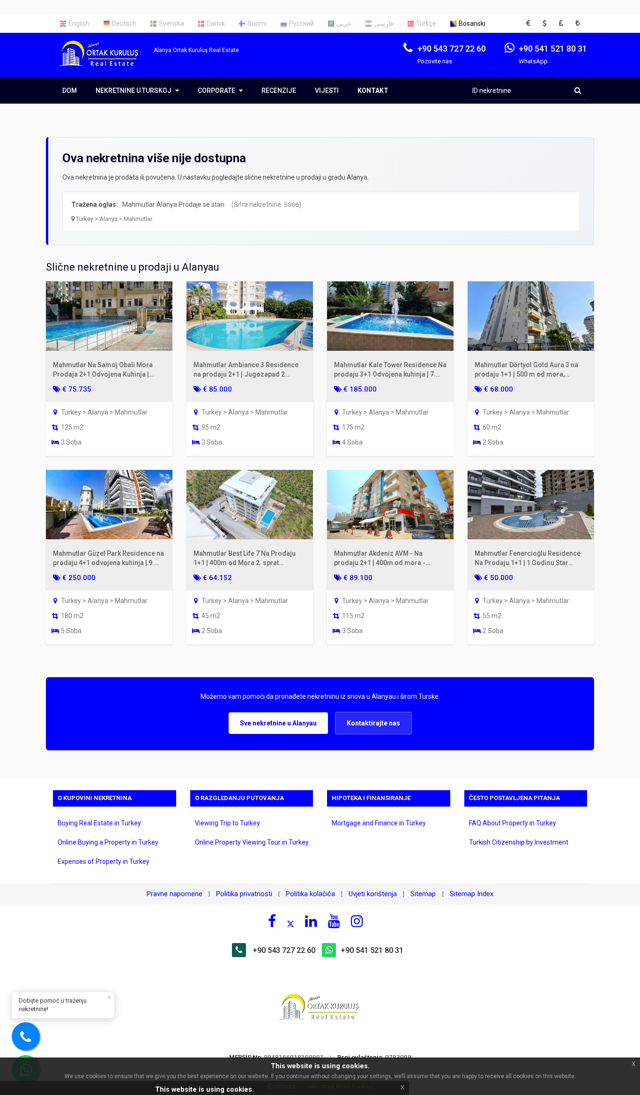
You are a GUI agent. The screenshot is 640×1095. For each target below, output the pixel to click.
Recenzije (278, 90)
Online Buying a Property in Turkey (108, 842)
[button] (531, 23)
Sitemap (424, 894)
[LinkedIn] (311, 921)
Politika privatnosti (244, 894)
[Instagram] (357, 921)
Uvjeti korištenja (373, 894)
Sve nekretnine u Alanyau (278, 723)
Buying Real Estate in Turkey (99, 823)
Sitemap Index (471, 894)
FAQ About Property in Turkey (512, 823)
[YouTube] (334, 921)
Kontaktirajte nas (373, 723)
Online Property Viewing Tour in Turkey (252, 842)
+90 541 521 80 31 (372, 950)
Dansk (216, 23)
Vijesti (327, 90)
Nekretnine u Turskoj (134, 90)
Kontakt (372, 90)
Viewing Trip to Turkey (227, 823)
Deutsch (124, 23)
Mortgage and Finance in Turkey (379, 823)
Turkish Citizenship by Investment (518, 842)
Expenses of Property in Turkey (103, 861)
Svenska (171, 23)
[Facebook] (272, 921)
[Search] (577, 90)
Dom (69, 90)
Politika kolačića (310, 894)
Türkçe (426, 23)
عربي (343, 23)
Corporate (217, 90)
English (78, 23)
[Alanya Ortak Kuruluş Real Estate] (103, 61)
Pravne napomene (174, 894)
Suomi (257, 23)
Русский (301, 23)
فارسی (384, 23)
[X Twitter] (290, 922)
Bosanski (472, 23)
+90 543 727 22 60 (284, 950)
